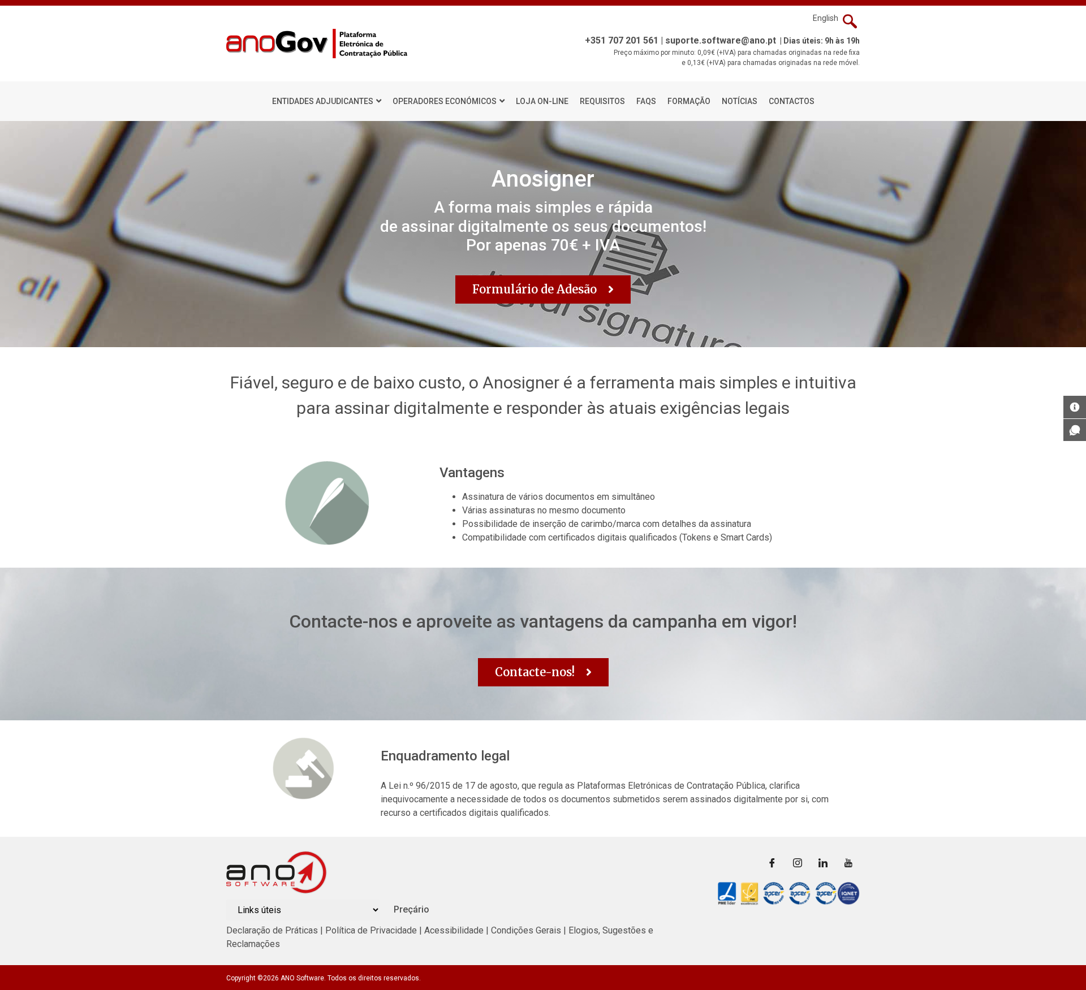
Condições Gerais (527, 930)
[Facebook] (772, 862)
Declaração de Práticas (272, 930)
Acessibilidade (454, 930)
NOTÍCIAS (739, 101)
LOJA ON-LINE (542, 101)
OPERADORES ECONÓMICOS (445, 101)
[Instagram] (797, 862)
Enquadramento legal (445, 756)
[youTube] (848, 862)
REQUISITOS (602, 101)
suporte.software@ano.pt (720, 40)
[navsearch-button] (849, 22)
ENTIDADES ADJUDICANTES (322, 101)
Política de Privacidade (371, 930)
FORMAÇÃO (688, 101)
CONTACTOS (792, 101)
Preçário (411, 909)
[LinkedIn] (823, 862)
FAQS (646, 101)
